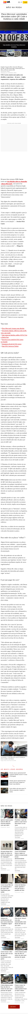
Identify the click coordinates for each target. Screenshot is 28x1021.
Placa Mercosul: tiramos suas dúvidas (13, 328)
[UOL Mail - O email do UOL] (19, 2)
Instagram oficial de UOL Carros (11, 344)
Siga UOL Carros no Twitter (10, 346)
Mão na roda (14, 7)
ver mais (13, 1006)
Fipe (7, 337)
